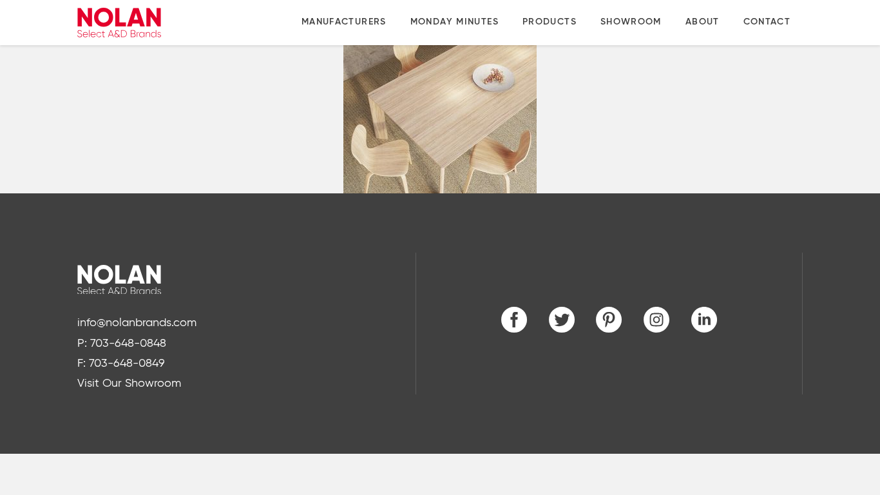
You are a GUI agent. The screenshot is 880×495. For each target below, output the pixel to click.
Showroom (631, 21)
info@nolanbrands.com (136, 323)
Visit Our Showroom (129, 383)
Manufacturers (344, 21)
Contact (767, 21)
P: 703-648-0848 (121, 343)
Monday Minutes (454, 21)
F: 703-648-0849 (121, 363)
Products (549, 21)
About (702, 21)
